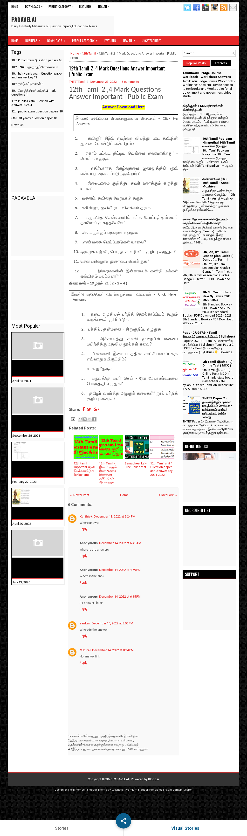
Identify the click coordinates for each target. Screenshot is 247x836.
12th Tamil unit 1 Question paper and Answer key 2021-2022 (161, 469)
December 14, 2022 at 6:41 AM (120, 543)
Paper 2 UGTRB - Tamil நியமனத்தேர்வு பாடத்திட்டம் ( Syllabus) (209, 334)
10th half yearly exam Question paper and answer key (36, 75)
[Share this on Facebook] (83, 410)
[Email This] (80, 419)
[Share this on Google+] (96, 410)
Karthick (86, 516)
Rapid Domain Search (178, 789)
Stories (62, 828)
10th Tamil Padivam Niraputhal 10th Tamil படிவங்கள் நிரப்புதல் (33, 469)
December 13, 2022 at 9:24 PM (114, 516)
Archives (220, 63)
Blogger (153, 779)
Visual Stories (185, 828)
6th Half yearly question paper (34, 118)
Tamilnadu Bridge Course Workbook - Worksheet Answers (35, 368)
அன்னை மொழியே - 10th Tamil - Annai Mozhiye (35, 513)
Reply (83, 529)
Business (33, 40)
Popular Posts (196, 63)
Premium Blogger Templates (143, 789)
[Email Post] (72, 418)
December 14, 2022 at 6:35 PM (120, 596)
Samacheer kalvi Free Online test (136, 465)
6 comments (130, 81)
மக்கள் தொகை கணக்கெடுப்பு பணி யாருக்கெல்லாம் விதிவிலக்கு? (30, 567)
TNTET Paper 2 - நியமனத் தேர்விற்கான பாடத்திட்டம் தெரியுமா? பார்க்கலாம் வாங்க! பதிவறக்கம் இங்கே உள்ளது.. (217, 407)
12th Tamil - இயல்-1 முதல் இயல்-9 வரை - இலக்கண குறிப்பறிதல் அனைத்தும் (108, 473)
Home (14, 6)
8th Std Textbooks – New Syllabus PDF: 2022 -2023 (217, 296)
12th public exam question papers (37, 111)
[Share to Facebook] (94, 419)
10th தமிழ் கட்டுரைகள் (27, 84)
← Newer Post (79, 495)
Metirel (85, 650)
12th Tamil (89, 53)
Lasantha (117, 789)
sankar (85, 623)
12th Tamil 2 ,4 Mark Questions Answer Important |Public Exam (117, 71)
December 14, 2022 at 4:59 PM (120, 570)
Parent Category (60, 6)
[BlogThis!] (84, 419)
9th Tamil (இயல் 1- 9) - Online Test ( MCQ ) (218, 363)
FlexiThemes (76, 789)
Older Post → (168, 495)
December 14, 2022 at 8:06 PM (112, 623)
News (17, 125)
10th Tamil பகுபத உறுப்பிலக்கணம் (34, 67)
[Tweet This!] (89, 410)
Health (103, 6)
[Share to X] (89, 419)
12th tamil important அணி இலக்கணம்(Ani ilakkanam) (84, 469)
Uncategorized (151, 40)
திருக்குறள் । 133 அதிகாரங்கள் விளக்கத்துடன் (28, 423)
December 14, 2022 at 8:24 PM (113, 650)
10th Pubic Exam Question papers (36, 60)
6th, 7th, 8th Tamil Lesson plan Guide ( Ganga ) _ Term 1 (217, 255)
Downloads (33, 6)
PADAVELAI (23, 19)
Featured (85, 6)
